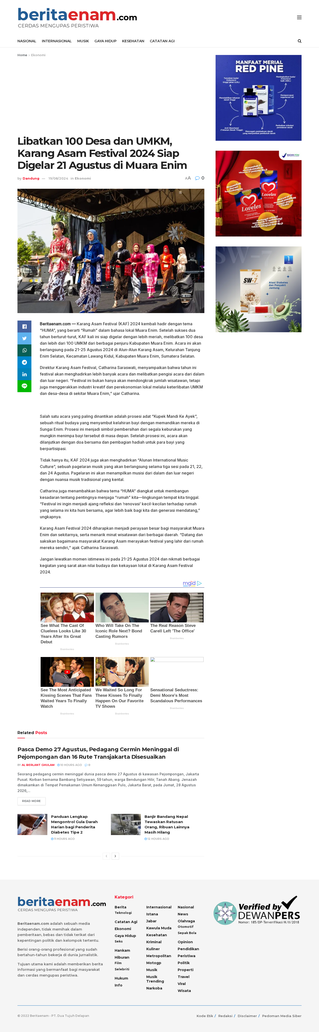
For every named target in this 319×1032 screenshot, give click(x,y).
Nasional (186, 907)
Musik (151, 970)
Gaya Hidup (125, 936)
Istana (152, 914)
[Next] (115, 856)
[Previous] (106, 856)
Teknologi (123, 913)
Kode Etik (205, 1016)
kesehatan (156, 935)
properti (185, 970)
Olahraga (186, 921)
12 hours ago (158, 839)
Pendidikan (188, 949)
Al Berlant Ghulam (38, 765)
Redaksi (225, 1016)
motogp (153, 963)
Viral (182, 984)
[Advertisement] (110, 95)
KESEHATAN (133, 41)
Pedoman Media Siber (282, 1016)
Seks (119, 941)
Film (118, 963)
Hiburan (122, 957)
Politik (184, 963)
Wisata (184, 990)
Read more (31, 801)
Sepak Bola (187, 933)
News (183, 914)
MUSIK (83, 41)
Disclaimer (247, 1016)
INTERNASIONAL (57, 41)
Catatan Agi (126, 922)
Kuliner (153, 949)
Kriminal (153, 942)
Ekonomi (38, 55)
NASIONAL (26, 41)
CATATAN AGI (162, 41)
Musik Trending (155, 979)
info (118, 985)
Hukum (121, 978)
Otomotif (185, 927)
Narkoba (154, 988)
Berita (120, 907)
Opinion (185, 942)
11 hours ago (64, 839)
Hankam (122, 950)
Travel (183, 977)
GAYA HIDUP (105, 41)
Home (22, 55)
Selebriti (122, 969)
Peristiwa (186, 956)
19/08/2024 (58, 178)
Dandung (31, 178)
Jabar (151, 921)
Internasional (158, 907)
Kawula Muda (158, 928)
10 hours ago (71, 765)
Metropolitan (158, 956)
